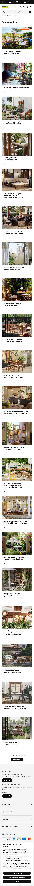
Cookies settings (17, 881)
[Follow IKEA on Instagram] (6, 834)
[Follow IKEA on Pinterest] (10, 834)
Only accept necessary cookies (17, 877)
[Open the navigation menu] (30, 7)
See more (4, 792)
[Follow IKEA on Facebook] (3, 834)
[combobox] (15, 12)
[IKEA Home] (5, 7)
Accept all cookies (17, 873)
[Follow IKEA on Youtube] (14, 834)
